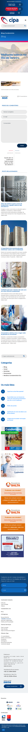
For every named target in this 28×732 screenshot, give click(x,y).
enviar (22, 145)
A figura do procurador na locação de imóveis (16, 419)
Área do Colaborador (6, 620)
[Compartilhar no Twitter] (5, 98)
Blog (5, 367)
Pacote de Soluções (6, 642)
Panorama (7, 373)
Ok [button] (3, 729)
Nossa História (5, 617)
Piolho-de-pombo (12, 405)
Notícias (7, 371)
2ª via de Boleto (5, 636)
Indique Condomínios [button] (11, 686)
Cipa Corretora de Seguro (8, 630)
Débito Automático (6, 637)
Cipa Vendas (4, 629)
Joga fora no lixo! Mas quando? (15, 391)
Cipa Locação (4, 627)
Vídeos (3, 606)
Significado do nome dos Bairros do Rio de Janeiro (17, 412)
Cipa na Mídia (4, 604)
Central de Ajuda (5, 644)
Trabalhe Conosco (6, 618)
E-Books (3, 603)
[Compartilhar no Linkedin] (6, 98)
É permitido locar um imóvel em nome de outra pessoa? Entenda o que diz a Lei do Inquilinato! (16, 398)
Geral (5, 369)
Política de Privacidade (7, 622)
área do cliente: (11, 1)
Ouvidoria (3, 639)
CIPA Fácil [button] (11, 4)
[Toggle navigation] (25, 20)
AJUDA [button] (12, 13)
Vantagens (4, 640)
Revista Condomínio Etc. (12, 375)
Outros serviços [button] (11, 9)
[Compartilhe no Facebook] (3, 98)
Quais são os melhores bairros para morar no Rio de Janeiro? (8, 161)
